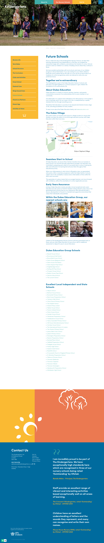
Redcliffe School (52, 351)
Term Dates (35, 458)
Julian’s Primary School (53, 333)
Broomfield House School (54, 258)
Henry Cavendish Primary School (56, 321)
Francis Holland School (53, 310)
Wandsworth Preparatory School (56, 368)
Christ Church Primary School (55, 301)
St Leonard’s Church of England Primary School (61, 353)
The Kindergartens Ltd (17, 454)
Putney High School (52, 346)
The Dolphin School (52, 303)
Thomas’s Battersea (53, 359)
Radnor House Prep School (55, 273)
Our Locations (36, 459)
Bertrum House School (53, 293)
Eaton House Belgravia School (56, 260)
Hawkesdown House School (55, 318)
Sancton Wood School (53, 275)
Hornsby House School (53, 325)
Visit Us (34, 454)
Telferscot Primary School (54, 357)
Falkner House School (53, 308)
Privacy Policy (36, 461)
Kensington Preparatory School (56, 336)
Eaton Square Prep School (54, 264)
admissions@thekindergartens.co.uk (21, 464)
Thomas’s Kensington (53, 366)
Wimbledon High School (54, 370)
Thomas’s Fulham (52, 364)
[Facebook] (32, 464)
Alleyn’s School (51, 290)
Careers (34, 456)
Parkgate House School (54, 344)
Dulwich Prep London (53, 305)
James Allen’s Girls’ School (54, 331)
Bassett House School (53, 254)
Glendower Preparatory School (56, 316)
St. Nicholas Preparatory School (56, 355)
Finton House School (53, 312)
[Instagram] (95, 2)
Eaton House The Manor (54, 262)
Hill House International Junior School (58, 323)
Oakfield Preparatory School (55, 342)
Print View (14, 467)
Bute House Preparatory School (56, 297)
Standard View (22, 467)
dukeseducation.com (83, 109)
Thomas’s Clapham (52, 361)
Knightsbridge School (53, 267)
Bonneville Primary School (54, 295)
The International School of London (57, 327)
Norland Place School (53, 340)
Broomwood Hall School (54, 256)
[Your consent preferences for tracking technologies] (5, 540)
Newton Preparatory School (55, 338)
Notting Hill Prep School (54, 269)
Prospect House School (54, 271)
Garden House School (53, 314)
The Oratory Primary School (55, 329)
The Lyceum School (52, 277)
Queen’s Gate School (53, 349)
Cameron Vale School (53, 299)
